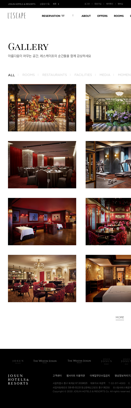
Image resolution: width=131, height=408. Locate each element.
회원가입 (97, 3)
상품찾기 (43, 4)
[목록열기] (54, 4)
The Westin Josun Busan (79, 361)
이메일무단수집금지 (100, 375)
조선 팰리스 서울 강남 (17, 361)
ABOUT (86, 15)
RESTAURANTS (54, 75)
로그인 (87, 3)
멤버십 (120, 3)
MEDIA (105, 75)
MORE (120, 317)
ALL (11, 75)
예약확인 (109, 3)
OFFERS (102, 15)
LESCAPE (18, 15)
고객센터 (57, 375)
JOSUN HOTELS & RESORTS (21, 4)
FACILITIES (83, 75)
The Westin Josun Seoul (45, 361)
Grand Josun (106, 361)
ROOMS (119, 15)
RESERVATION (51, 15)
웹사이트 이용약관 (75, 375)
